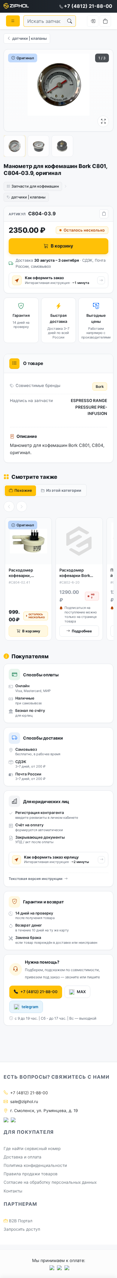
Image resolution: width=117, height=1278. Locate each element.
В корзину (62, 246)
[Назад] (9, 506)
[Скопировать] (103, 213)
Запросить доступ (22, 1229)
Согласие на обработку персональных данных (50, 1182)
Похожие (23, 490)
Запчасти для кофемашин (35, 186)
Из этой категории (63, 490)
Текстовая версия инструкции (35, 879)
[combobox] (43, 21)
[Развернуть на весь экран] (103, 121)
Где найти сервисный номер (32, 1148)
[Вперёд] (21, 506)
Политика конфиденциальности (35, 1165)
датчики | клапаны (28, 197)
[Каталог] (13, 20)
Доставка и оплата (22, 1157)
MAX (81, 991)
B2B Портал (20, 1220)
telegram (30, 1006)
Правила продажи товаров (31, 1173)
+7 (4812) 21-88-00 (88, 6)
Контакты (13, 1191)
